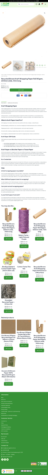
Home (2, 74)
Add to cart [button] (8, 238)
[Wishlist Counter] (36, 4)
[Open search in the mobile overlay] (25, 4)
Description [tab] (3, 102)
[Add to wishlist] (3, 13)
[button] (45, 13)
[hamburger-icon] (45, 4)
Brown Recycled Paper (16, 74)
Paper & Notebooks (8, 74)
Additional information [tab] (13, 102)
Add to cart (21, 90)
